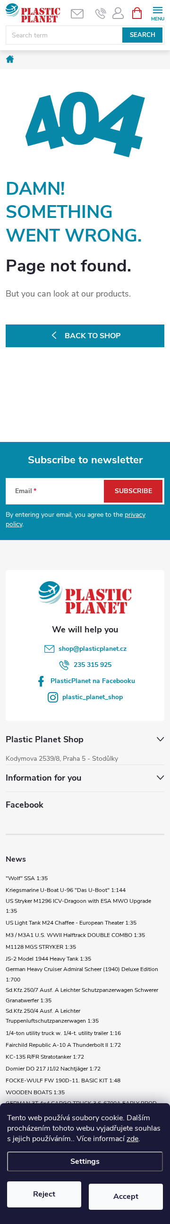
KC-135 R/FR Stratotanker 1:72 (45, 1057)
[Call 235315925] (101, 13)
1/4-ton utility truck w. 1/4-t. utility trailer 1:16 (63, 1033)
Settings (85, 1161)
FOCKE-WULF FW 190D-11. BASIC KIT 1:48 (63, 1080)
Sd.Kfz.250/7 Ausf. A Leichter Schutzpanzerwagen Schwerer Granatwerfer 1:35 (82, 995)
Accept (125, 1196)
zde (132, 1139)
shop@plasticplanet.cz (93, 648)
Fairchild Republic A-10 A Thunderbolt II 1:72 (63, 1045)
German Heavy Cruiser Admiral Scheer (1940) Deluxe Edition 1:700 (82, 974)
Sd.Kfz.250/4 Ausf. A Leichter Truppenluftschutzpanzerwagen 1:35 (52, 1016)
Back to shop (93, 336)
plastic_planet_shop (92, 697)
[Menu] (157, 12)
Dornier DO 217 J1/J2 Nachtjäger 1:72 (53, 1068)
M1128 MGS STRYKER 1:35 (41, 947)
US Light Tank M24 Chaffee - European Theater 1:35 (71, 923)
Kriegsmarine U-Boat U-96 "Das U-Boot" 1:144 (66, 890)
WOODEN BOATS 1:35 (35, 1092)
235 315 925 (92, 664)
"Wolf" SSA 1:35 (27, 878)
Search (142, 35)
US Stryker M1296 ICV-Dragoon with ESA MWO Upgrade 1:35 (78, 906)
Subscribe (133, 490)
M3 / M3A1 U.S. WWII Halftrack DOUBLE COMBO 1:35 (75, 935)
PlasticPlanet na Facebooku (93, 680)
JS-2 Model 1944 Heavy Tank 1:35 (48, 959)
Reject (44, 1194)
